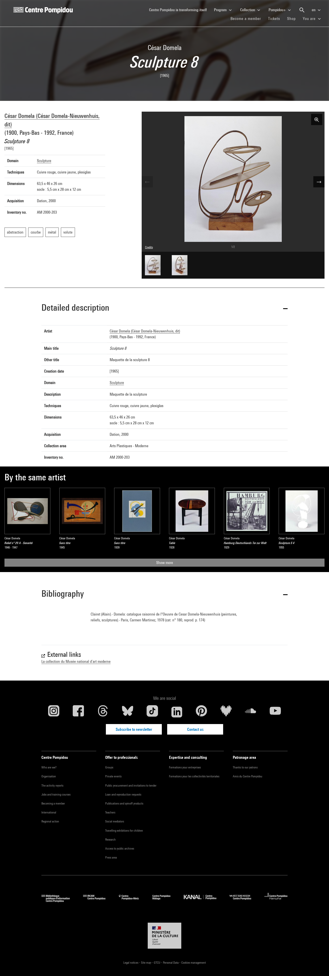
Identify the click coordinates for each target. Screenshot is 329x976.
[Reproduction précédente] (147, 181)
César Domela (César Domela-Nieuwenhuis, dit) (145, 331)
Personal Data (171, 962)
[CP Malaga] (164, 901)
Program (221, 9)
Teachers (110, 812)
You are (310, 18)
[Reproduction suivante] (319, 181)
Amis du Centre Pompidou (247, 776)
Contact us (195, 729)
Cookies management (193, 962)
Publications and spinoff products (124, 803)
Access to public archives (119, 848)
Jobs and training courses (55, 794)
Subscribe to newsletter (134, 729)
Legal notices (131, 962)
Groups (109, 767)
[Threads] (103, 712)
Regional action (50, 821)
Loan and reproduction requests (123, 794)
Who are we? (48, 767)
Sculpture (44, 160)
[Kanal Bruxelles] (203, 901)
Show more (164, 562)
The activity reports (52, 785)
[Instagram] (53, 712)
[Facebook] (78, 712)
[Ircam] (97, 901)
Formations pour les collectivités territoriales (194, 776)
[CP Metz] (132, 901)
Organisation (48, 776)
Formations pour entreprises (185, 767)
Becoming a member (53, 803)
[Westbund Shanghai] (244, 901)
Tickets (274, 18)
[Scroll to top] (318, 965)
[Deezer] (226, 712)
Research (110, 839)
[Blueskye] (127, 712)
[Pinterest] (201, 712)
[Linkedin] (176, 712)
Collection (248, 9)
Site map (146, 962)
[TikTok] (152, 712)
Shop (293, 18)
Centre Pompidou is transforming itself (179, 9)
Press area (111, 857)
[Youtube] (275, 712)
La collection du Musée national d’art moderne (76, 661)
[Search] (302, 10)
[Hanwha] (276, 901)
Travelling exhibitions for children (124, 830)
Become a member (248, 18)
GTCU (157, 962)
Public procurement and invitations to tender (130, 785)
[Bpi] (58, 901)
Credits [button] (149, 247)
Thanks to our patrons (245, 767)
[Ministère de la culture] (164, 936)
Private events (113, 776)
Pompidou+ (278, 9)
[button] (164, 308)
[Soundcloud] (250, 712)
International (48, 812)
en (314, 9)
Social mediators (114, 821)
